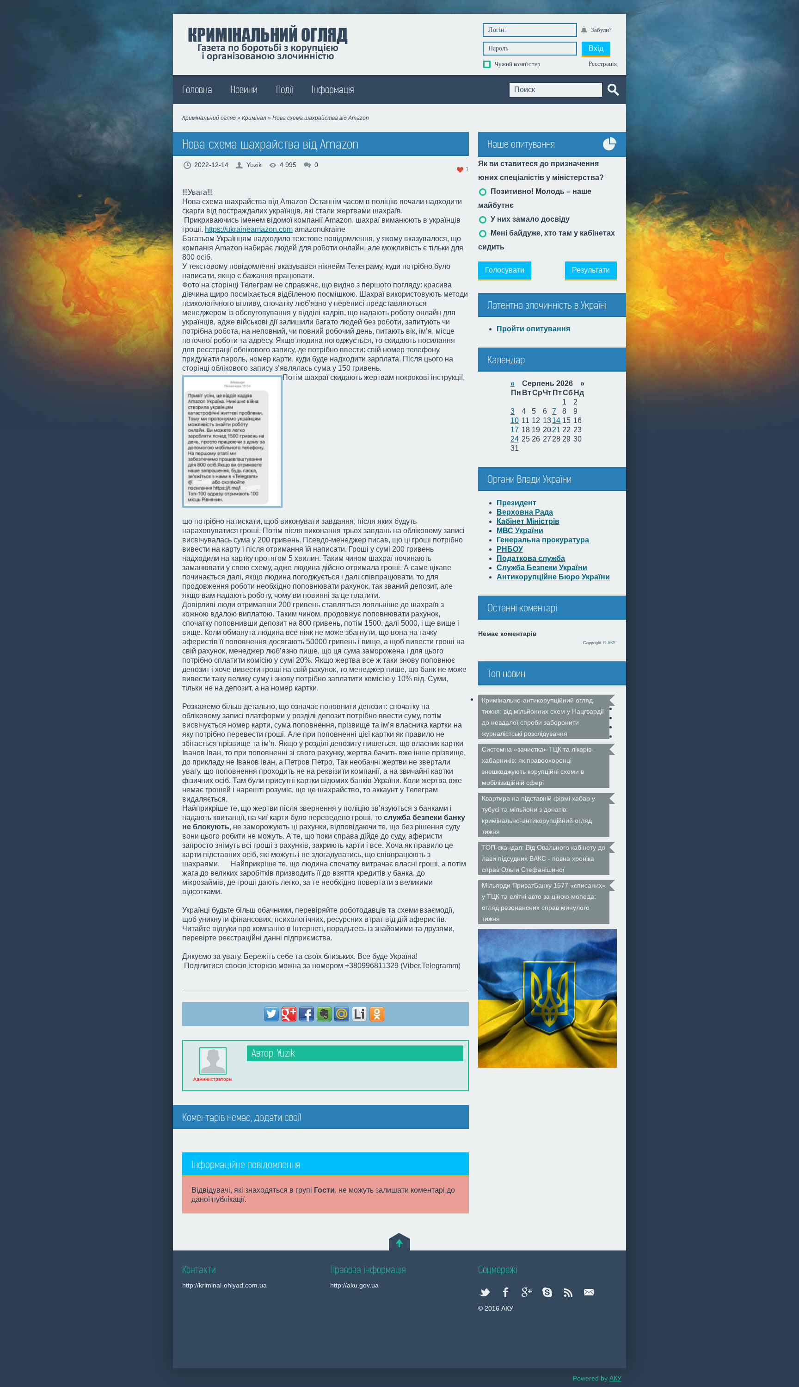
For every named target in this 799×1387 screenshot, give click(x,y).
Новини (244, 90)
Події (284, 90)
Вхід (596, 48)
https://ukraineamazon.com (249, 229)
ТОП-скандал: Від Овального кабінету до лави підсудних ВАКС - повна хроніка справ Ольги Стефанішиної (543, 858)
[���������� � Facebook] (306, 1014)
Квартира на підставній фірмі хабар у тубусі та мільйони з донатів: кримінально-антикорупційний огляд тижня (538, 815)
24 (514, 439)
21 (556, 430)
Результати (591, 270)
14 (556, 420)
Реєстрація (603, 63)
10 (514, 420)
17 (514, 430)
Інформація (333, 90)
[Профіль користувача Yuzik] (213, 1061)
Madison (267, 42)
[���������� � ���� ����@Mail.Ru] (341, 1014)
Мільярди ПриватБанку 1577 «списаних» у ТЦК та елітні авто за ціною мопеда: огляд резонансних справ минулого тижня (544, 902)
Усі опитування (610, 150)
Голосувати (504, 270)
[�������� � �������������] (376, 1014)
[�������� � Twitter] (271, 1014)
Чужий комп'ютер (517, 64)
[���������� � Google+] (289, 1014)
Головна (197, 90)
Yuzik (254, 164)
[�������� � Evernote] (324, 1014)
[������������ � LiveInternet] (359, 1014)
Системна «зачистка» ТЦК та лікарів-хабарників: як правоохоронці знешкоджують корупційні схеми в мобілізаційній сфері (538, 766)
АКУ (611, 643)
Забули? (601, 29)
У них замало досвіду (529, 219)
